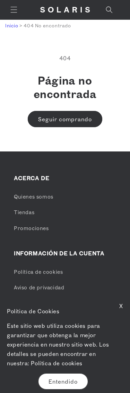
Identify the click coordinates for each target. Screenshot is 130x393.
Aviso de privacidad (39, 287)
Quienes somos (33, 196)
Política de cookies (56, 363)
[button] (13, 9)
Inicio (11, 25)
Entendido (63, 381)
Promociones (31, 228)
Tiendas (24, 212)
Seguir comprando (65, 119)
